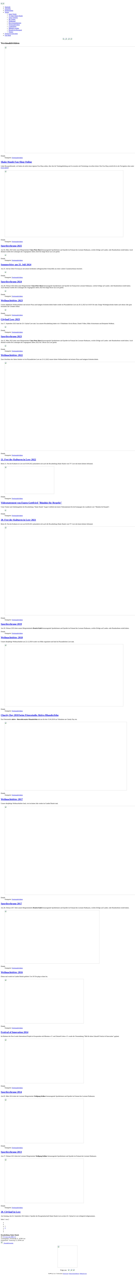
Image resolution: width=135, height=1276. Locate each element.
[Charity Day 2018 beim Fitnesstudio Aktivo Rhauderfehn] (64, 706)
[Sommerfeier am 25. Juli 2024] (5, 255)
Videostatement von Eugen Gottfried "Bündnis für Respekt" (31, 502)
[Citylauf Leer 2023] (5, 310)
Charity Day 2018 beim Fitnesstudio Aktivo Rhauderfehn (30, 715)
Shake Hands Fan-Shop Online (16, 162)
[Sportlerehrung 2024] (5, 272)
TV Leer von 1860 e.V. (9, 1237)
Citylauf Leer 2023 (10, 319)
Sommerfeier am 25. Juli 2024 (16, 264)
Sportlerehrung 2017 (11, 903)
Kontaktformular (8, 1243)
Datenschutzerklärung (74, 1273)
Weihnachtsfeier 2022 (12, 355)
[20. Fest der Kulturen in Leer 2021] (5, 510)
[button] (7, 12)
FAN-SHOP (4, 168)
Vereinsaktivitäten (17, 158)
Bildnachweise (83, 1273)
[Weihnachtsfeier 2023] (5, 291)
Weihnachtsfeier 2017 (12, 799)
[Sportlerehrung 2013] (44, 1142)
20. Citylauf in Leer (11, 1212)
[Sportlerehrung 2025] (64, 236)
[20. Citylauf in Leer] (44, 1202)
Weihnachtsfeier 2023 (12, 300)
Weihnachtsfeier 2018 (12, 637)
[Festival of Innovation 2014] (44, 1023)
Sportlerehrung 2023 (11, 336)
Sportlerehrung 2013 (11, 1152)
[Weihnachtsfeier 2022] (5, 346)
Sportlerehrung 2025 (11, 246)
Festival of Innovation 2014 (14, 1032)
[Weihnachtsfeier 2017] (66, 790)
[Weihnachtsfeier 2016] (52, 963)
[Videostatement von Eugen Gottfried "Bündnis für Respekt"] (29, 493)
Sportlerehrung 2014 (11, 1092)
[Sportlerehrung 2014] (44, 1083)
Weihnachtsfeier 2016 (12, 972)
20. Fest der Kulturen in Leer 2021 (18, 520)
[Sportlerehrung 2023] (5, 327)
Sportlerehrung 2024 (11, 281)
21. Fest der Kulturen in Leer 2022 (18, 459)
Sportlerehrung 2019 (11, 624)
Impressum (65, 1273)
